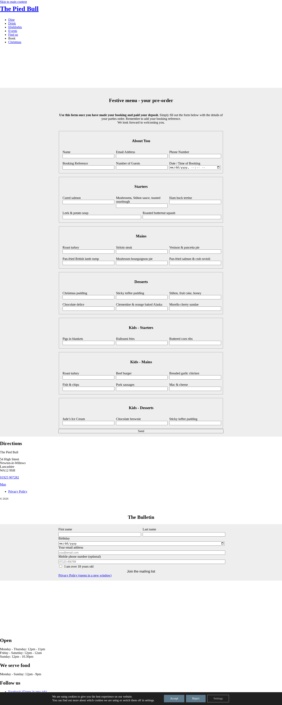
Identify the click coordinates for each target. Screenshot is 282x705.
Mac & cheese (178, 384)
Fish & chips (71, 384)
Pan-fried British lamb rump (81, 259)
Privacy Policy (17, 491)
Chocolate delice (73, 304)
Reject (195, 698)
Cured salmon (72, 198)
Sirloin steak (124, 247)
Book (11, 38)
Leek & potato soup (75, 213)
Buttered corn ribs (181, 339)
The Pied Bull (19, 8)
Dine (11, 19)
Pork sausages (125, 384)
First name (65, 529)
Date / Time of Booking (184, 163)
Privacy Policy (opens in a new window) (84, 575)
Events (12, 31)
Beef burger (124, 373)
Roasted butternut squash (159, 213)
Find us (13, 34)
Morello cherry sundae (184, 304)
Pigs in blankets (73, 339)
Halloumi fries (125, 339)
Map (3, 484)
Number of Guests (128, 163)
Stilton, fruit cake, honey (185, 293)
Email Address (125, 152)
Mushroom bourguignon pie (134, 259)
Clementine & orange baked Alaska (139, 304)
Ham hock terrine (180, 198)
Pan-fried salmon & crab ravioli (189, 259)
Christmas (14, 42)
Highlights (15, 27)
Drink (12, 23)
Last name (149, 529)
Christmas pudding (75, 293)
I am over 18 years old (79, 566)
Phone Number (179, 152)
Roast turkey (71, 247)
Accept (174, 698)
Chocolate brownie (128, 419)
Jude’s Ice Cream (74, 419)
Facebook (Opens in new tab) (27, 691)
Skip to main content (13, 2)
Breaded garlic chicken (184, 373)
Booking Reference (75, 163)
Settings (218, 698)
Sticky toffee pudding (130, 293)
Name (66, 152)
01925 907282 (9, 477)
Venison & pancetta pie (184, 247)
